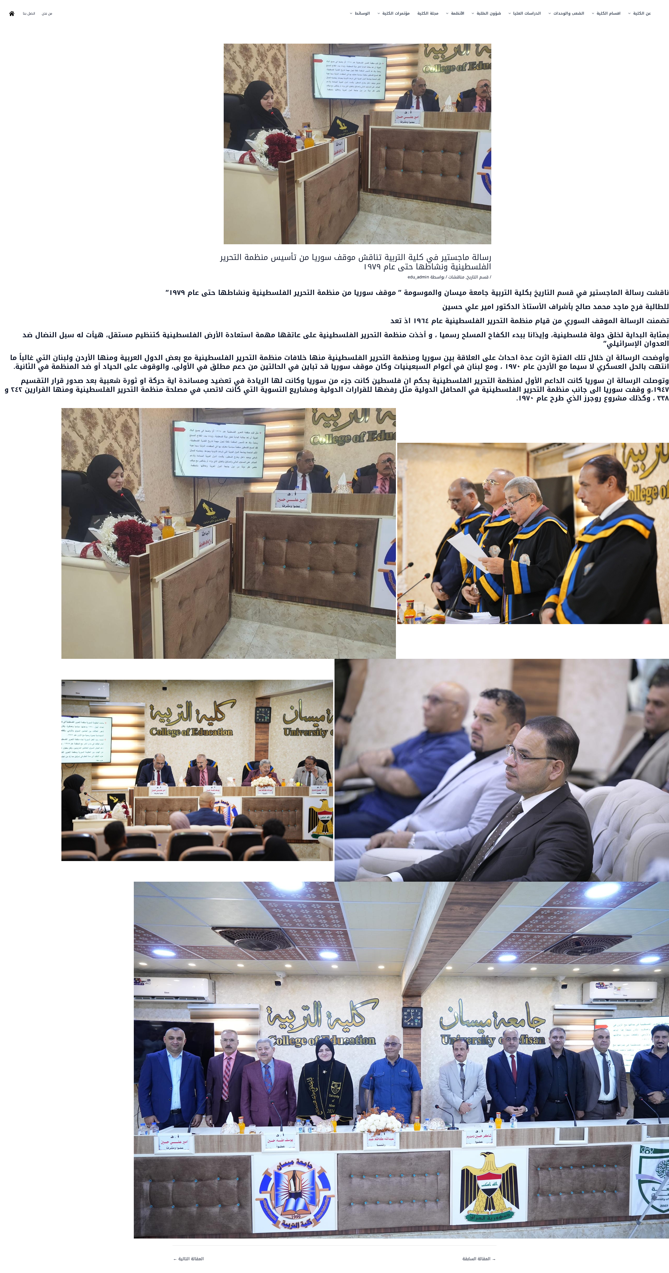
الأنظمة (457, 13)
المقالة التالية (188, 1259)
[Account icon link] (11, 13)
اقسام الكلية (609, 13)
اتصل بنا (29, 13)
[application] (630, 13)
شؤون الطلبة (489, 13)
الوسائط (362, 13)
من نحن (47, 13)
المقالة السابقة (479, 1259)
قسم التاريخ (477, 277)
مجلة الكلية (428, 13)
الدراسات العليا (527, 13)
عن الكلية (642, 13)
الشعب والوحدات (568, 13)
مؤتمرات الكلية (396, 13)
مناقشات (456, 277)
